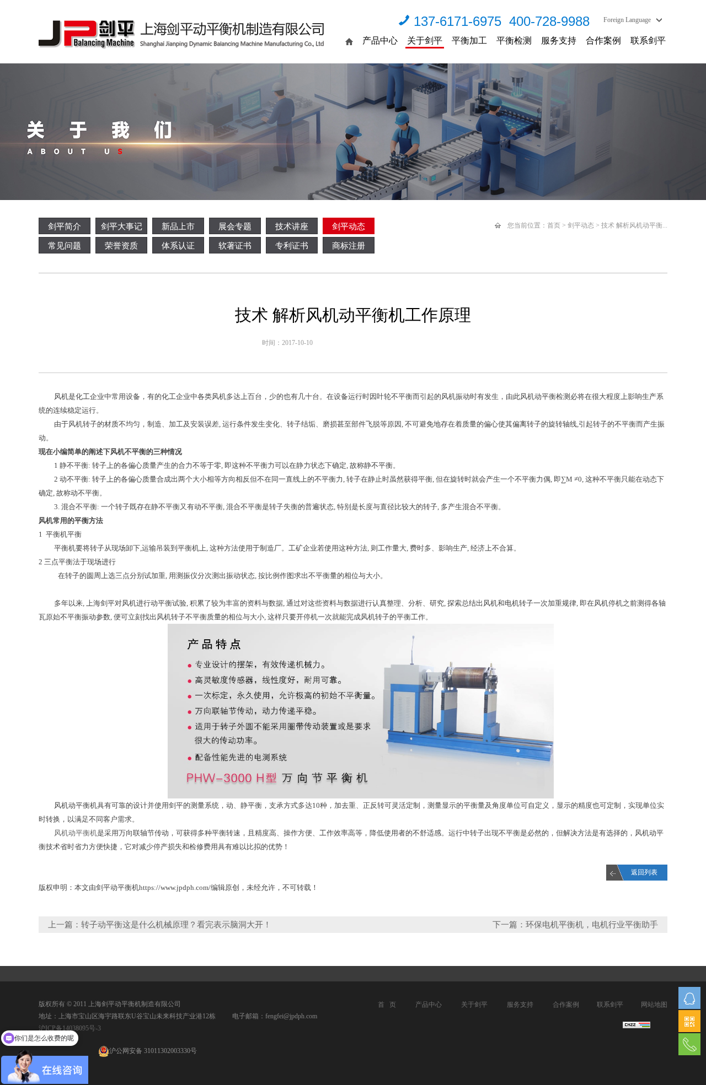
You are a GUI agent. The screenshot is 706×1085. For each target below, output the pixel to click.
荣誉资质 (121, 245)
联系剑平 (648, 40)
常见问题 (64, 245)
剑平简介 (64, 226)
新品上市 (178, 226)
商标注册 (348, 245)
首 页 (387, 1004)
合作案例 (603, 40)
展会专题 (235, 226)
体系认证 (178, 245)
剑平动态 (348, 226)
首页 (553, 225)
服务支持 (558, 40)
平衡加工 (469, 40)
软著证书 (235, 245)
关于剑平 (424, 40)
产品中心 (380, 40)
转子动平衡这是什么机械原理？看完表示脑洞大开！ (176, 924)
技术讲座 (291, 226)
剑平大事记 (121, 226)
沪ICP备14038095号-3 (70, 1028)
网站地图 (654, 1004)
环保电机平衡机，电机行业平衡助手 (592, 924)
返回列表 (644, 872)
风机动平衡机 (75, 833)
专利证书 (291, 245)
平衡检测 (514, 40)
